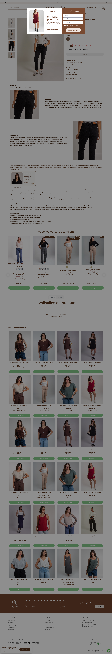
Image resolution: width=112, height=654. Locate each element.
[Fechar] (82, 9)
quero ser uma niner (73, 30)
